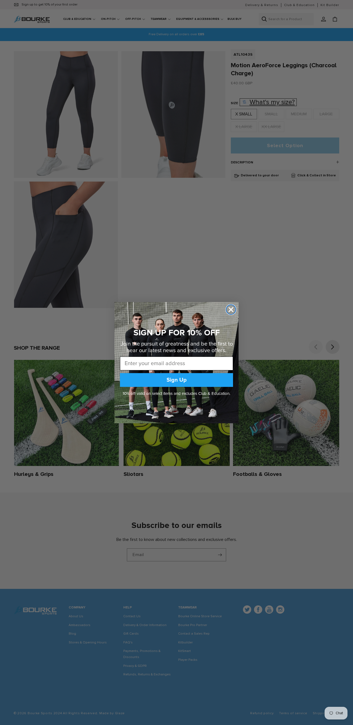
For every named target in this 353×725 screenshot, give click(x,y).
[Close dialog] (231, 309)
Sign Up (177, 380)
